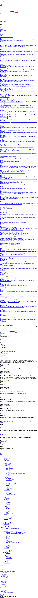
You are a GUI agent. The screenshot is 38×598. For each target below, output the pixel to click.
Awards (7, 501)
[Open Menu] (0, 573)
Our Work (1, 29)
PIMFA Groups (6, 460)
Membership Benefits (7, 458)
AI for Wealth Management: (10, 511)
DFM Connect (8, 495)
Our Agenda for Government (10, 479)
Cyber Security (8, 484)
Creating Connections (7, 464)
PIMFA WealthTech (7, 561)
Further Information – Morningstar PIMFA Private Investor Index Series (16, 530)
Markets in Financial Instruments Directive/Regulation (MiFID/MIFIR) (16, 473)
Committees (7, 491)
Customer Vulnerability (9, 468)
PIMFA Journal (6, 526)
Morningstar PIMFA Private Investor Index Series (11, 528)
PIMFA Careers (8, 546)
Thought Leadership (7, 498)
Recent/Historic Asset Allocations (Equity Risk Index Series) (15, 533)
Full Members (8, 553)
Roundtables (8, 504)
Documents (2, 355)
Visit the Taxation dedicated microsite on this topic (7, 351)
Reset (12, 12)
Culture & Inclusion (9, 469)
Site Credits (2, 597)
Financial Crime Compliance (10, 513)
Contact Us (4, 575)
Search (17, 12)
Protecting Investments (9, 549)
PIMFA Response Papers (4, 353)
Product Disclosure (8, 475)
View (1, 365)
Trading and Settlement (9, 488)
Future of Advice (8, 472)
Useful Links (8, 551)
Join (2, 5)
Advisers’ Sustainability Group (10, 494)
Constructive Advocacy (7, 463)
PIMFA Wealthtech (7, 490)
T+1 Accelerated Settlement (10, 486)
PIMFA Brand (4, 590)
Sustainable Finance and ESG (10, 476)
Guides (5, 497)
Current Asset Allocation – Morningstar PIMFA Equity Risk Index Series (16, 532)
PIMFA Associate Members (12, 545)
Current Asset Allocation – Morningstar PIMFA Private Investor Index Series (17, 529)
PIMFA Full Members (11, 544)
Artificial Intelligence (9, 482)
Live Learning (8, 508)
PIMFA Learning (6, 506)
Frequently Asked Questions (10, 550)
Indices (1, 226)
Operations (5, 481)
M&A (7, 512)
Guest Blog (5, 525)
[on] (1, 26)
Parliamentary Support (9, 480)
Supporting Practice (7, 465)
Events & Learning (3, 30)
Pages (2, 354)
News (1, 31)
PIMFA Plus (6, 554)
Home (3, 343)
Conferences (8, 502)
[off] (0, 26)
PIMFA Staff (8, 536)
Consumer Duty (8, 467)
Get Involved (6, 519)
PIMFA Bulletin (6, 524)
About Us (1, 245)
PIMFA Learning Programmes (8, 510)
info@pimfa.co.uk (13, 596)
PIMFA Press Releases (7, 523)
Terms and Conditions (5, 589)
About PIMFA (6, 535)
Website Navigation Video (6, 577)
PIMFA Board (8, 537)
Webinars (7, 509)
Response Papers (6, 499)
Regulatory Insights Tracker (10, 478)
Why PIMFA (2, 28)
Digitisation (7, 485)
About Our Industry (7, 548)
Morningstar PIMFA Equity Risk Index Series (10, 531)
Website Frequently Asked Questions (7, 592)
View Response (2, 434)
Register (2, 1)
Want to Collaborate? (7, 563)
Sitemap (3, 591)
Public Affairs (6, 477)
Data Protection (8, 470)
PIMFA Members (6, 552)
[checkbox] (5, 13)
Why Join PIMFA (4, 581)
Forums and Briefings (9, 492)
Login (2, 455)
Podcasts (7, 507)
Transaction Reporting (9, 489)
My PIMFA (4, 582)
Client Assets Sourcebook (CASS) (11, 483)
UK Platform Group (9, 496)
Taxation (7, 487)
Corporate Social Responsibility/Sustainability (12, 542)
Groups (2, 356)
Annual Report (8, 543)
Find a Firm (7, 547)
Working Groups (8, 493)
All (1, 352)
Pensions (7, 474)
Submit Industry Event (9, 520)
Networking (7, 503)
